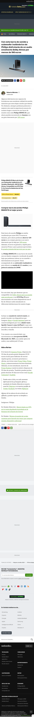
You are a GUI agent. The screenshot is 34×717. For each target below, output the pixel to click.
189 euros (21, 117)
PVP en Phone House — (10, 194)
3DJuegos (20, 654)
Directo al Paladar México (8, 706)
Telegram (12, 386)
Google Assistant (19, 320)
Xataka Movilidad (22, 618)
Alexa (10, 320)
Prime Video (22, 361)
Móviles (19, 615)
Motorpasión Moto (22, 678)
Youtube (18, 586)
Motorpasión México (22, 706)
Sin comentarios (8, 80)
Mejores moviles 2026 (19, 562)
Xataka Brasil (5, 701)
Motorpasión (20, 675)
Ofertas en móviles (7, 12)
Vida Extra (20, 657)
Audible (12, 375)
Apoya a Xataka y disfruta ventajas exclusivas (17, 599)
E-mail (24, 80)
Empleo (4, 627)
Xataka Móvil (5, 657)
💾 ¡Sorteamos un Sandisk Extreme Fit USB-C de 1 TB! (14, 30)
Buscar (31, 639)
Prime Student (6, 368)
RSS (28, 586)
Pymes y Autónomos (22, 688)
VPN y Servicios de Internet (23, 12)
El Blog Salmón (21, 686)
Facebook (15, 80)
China (4, 34)
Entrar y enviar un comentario (18, 490)
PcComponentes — (9, 198)
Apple (3, 621)
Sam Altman (12, 34)
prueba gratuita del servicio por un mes (17, 249)
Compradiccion (6, 690)
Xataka (3, 654)
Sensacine (20, 665)
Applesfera (4, 659)
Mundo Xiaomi (5, 663)
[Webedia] (30, 1)
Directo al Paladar (6, 675)
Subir (27, 646)
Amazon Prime (16, 352)
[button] (13, 92)
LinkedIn (6, 589)
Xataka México (5, 699)
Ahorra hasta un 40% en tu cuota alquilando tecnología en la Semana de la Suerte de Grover (16, 409)
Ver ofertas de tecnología (27, 424)
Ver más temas (6, 633)
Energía (4, 618)
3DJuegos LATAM (21, 699)
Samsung (20, 621)
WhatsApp (8, 586)
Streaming (5, 612)
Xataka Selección (17, 6)
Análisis (19, 612)
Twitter (18, 80)
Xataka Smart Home (7, 661)
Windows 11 (20, 627)
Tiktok (9, 589)
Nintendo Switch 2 (22, 34)
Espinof (19, 667)
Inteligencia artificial (7, 624)
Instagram (21, 586)
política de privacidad (23, 578)
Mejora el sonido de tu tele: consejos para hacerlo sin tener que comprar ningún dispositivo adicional (17, 418)
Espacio (4, 615)
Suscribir (29, 575)
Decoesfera (5, 688)
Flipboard (21, 80)
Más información (25, 715)
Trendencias (5, 686)
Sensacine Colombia (22, 703)
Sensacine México (22, 701)
